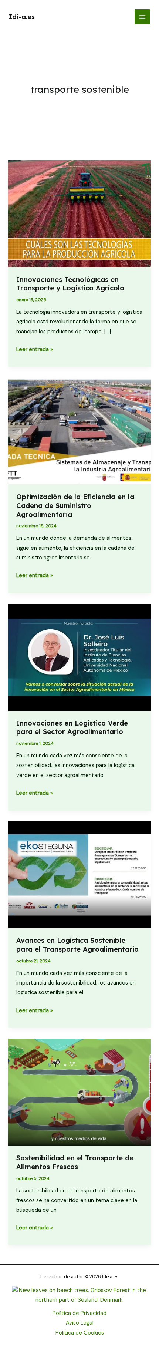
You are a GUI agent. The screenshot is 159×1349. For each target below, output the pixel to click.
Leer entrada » (34, 350)
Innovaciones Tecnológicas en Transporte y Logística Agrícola (70, 284)
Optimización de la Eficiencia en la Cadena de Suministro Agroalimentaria (75, 505)
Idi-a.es (22, 17)
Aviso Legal (80, 1322)
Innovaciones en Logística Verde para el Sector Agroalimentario (72, 727)
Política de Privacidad (79, 1313)
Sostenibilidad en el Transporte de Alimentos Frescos (74, 1162)
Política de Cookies (79, 1332)
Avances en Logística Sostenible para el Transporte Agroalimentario (77, 944)
